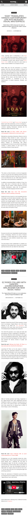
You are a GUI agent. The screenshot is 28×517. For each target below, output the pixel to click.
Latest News (14, 5)
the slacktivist (16, 511)
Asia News (8, 270)
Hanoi (17, 270)
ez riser (3, 511)
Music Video (14, 272)
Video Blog (14, 12)
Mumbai (20, 509)
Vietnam (13, 270)
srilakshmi (4, 513)
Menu (25, 5)
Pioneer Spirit (18, 122)
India (16, 509)
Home (2, 5)
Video (12, 509)
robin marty (22, 270)
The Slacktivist (20, 325)
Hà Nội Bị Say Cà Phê (7, 122)
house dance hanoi (6, 272)
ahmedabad (10, 513)
